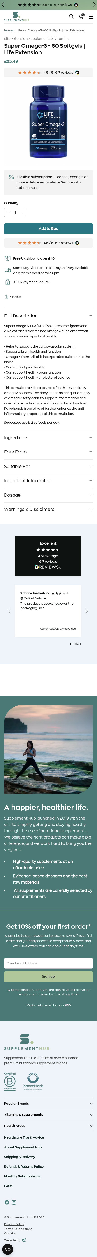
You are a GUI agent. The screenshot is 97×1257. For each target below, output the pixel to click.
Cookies (10, 1233)
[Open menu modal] (90, 16)
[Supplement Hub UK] (16, 16)
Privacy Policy (14, 1224)
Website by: (12, 1241)
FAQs (8, 1186)
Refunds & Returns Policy (24, 1166)
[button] (9, 611)
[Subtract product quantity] (8, 212)
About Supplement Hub (23, 1147)
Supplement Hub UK (21, 1217)
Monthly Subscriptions (22, 1176)
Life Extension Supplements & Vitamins (36, 38)
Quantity (11, 203)
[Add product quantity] (22, 212)
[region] (48, 611)
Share (15, 297)
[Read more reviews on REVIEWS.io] (48, 568)
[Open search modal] (71, 16)
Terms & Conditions (18, 1229)
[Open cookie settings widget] (7, 1249)
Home (8, 30)
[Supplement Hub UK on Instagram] (14, 1203)
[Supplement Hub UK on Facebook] (6, 1203)
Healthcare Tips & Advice (24, 1137)
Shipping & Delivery (19, 1157)
